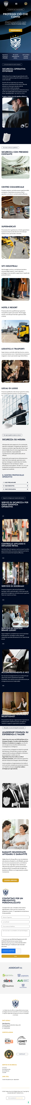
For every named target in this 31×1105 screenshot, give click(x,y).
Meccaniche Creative (19, 1098)
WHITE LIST (22, 1054)
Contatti (4, 1072)
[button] (16, 3)
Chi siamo (4, 1067)
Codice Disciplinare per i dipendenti (10, 1079)
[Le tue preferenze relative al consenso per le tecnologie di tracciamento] (28, 1102)
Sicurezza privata (6, 1069)
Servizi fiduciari (5, 1071)
